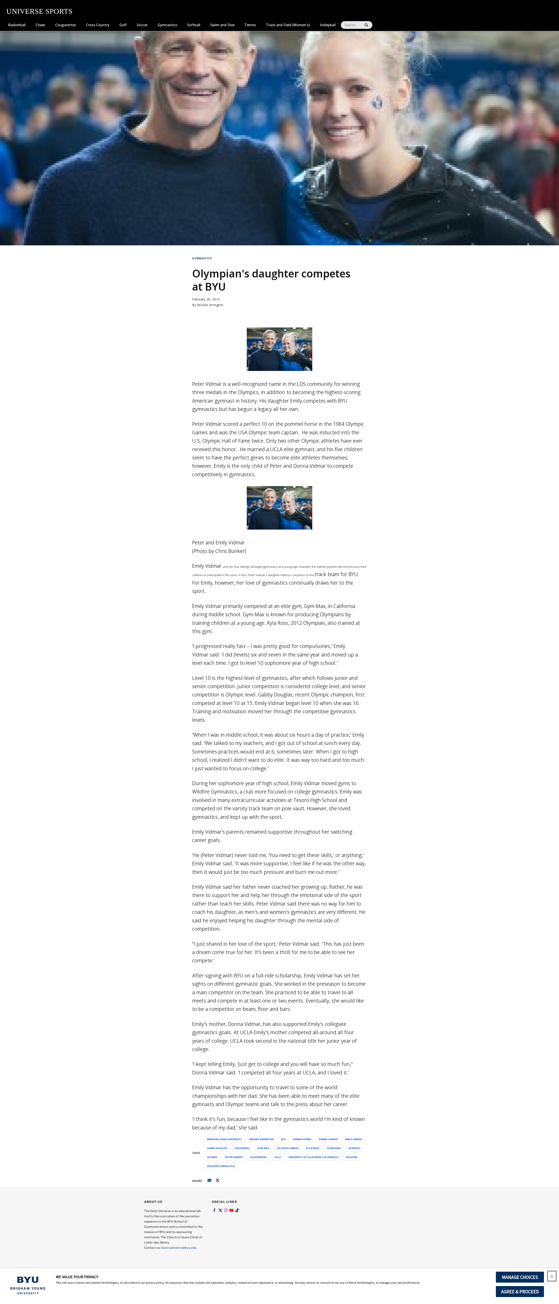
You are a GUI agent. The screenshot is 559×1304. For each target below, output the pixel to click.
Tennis (250, 25)
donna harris (302, 1139)
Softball (193, 25)
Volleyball (328, 25)
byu (283, 1139)
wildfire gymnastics (221, 1166)
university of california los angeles (313, 1157)
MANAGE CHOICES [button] (520, 1277)
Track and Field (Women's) (288, 25)
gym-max (263, 1148)
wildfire (351, 1157)
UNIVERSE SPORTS (39, 11)
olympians (334, 1148)
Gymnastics (167, 25)
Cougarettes (65, 25)
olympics (354, 1148)
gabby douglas (217, 1148)
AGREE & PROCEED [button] (520, 1291)
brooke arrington (261, 1139)
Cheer (40, 25)
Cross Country (97, 25)
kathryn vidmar (287, 1148)
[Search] (366, 25)
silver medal (258, 1157)
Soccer (142, 25)
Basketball (17, 25)
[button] (551, 1276)
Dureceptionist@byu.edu (178, 1247)
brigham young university (224, 1139)
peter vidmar (234, 1157)
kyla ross (312, 1148)
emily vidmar (353, 1139)
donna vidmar (328, 1139)
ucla (277, 1157)
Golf (123, 25)
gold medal (242, 1148)
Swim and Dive (222, 25)
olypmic (212, 1157)
